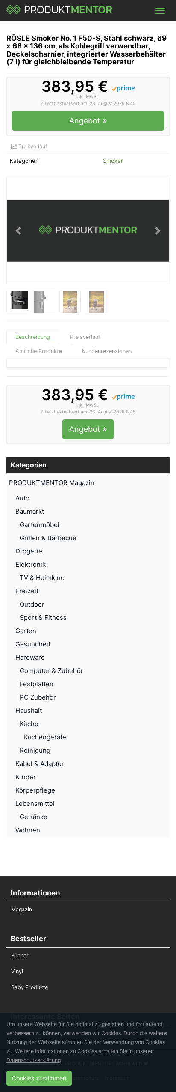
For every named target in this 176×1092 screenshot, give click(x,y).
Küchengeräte (45, 737)
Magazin (21, 909)
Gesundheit (32, 644)
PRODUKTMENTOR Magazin (51, 483)
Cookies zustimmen (39, 1078)
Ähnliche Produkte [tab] (38, 351)
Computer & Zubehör (51, 671)
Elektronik (30, 564)
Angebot (86, 120)
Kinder (25, 777)
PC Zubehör (38, 697)
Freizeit (26, 591)
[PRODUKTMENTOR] (59, 10)
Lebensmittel (35, 803)
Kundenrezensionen (107, 351)
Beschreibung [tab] (32, 337)
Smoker (113, 160)
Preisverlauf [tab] (85, 337)
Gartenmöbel (39, 525)
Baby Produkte (29, 987)
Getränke (33, 817)
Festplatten (36, 684)
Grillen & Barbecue (48, 538)
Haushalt (28, 710)
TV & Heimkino (42, 578)
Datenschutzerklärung (33, 1060)
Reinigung (35, 750)
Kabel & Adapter (39, 764)
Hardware (30, 657)
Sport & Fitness (43, 617)
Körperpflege (35, 790)
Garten (25, 631)
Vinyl (17, 971)
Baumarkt (29, 511)
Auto (22, 498)
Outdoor (32, 604)
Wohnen (27, 830)
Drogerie (28, 551)
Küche (29, 724)
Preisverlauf (32, 146)
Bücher (20, 955)
